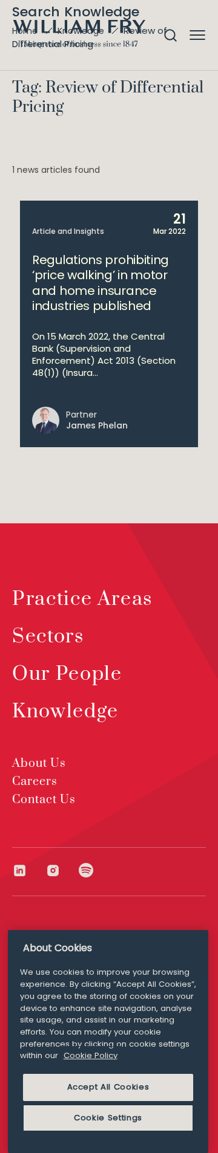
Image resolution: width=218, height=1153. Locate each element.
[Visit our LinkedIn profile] (28, 870)
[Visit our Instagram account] (62, 870)
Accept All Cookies (108, 1087)
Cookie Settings (108, 1117)
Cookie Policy (90, 1055)
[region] (108, 1041)
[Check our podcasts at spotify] (86, 870)
